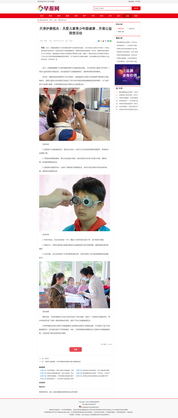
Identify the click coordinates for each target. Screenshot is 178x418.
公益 (127, 16)
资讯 (50, 16)
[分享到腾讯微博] (106, 41)
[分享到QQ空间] (101, 41)
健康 (67, 16)
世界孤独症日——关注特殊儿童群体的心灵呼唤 (131, 45)
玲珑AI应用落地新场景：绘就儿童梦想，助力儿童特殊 (133, 55)
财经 (59, 16)
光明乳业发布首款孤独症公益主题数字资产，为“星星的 (133, 48)
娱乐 (118, 16)
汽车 (93, 16)
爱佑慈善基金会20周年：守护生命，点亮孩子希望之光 (133, 42)
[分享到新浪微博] (103, 41)
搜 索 (136, 8)
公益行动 (131, 28)
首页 (41, 16)
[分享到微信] (110, 41)
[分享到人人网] (108, 41)
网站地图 (131, 1)
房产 (84, 16)
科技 (101, 16)
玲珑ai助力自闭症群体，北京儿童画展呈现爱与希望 (132, 52)
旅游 (136, 16)
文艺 (110, 16)
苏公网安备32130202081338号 (90, 407)
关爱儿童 (60, 20)
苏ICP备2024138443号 (89, 404)
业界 (76, 16)
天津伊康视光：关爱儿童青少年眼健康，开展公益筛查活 (133, 61)
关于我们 (138, 1)
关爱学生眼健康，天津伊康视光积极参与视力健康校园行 (63, 361)
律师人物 (121, 31)
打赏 (75, 349)
